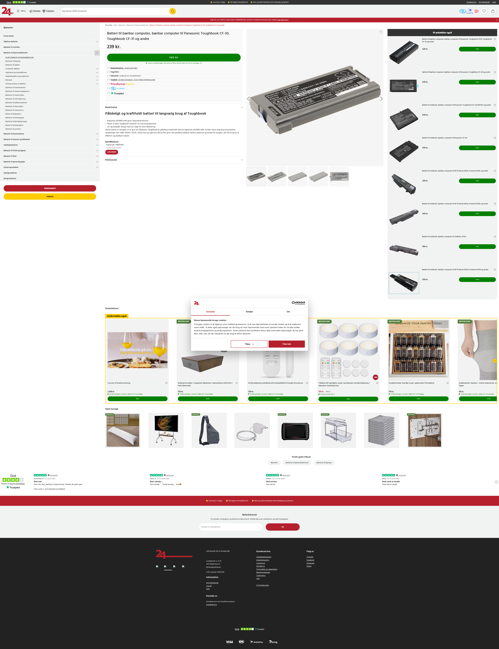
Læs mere (111, 152)
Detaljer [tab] (249, 312)
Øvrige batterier (10, 178)
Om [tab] (288, 312)
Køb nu (173, 57)
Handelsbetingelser (263, 557)
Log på (209, 586)
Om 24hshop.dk (484, 2)
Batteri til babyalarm (13, 114)
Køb (477, 49)
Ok (282, 527)
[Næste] (495, 361)
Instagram (310, 563)
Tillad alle (286, 344)
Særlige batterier (10, 173)
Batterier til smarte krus (14, 110)
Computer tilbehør (12, 68)
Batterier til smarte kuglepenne (17, 91)
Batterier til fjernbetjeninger (16, 121)
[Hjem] (7, 11)
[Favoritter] (484, 11)
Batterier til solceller (12, 47)
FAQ (208, 589)
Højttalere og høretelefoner (16, 72)
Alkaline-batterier (11, 41)
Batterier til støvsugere (14, 106)
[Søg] (172, 11)
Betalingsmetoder (263, 572)
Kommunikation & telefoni (15, 83)
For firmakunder (262, 585)
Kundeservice (471, 2)
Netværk (8, 80)
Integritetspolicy (262, 560)
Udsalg (50, 196)
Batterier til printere (13, 129)
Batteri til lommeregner (14, 125)
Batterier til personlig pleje (14, 161)
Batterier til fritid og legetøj (14, 150)
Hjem (115, 25)
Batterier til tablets (12, 65)
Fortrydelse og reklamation (266, 569)
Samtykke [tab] (210, 312)
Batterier (8, 28)
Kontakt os (260, 566)
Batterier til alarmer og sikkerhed (17, 139)
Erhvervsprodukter (11, 167)
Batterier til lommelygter (14, 117)
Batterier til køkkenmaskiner (16, 102)
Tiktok (309, 566)
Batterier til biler (10, 156)
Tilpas (247, 344)
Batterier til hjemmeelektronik (16, 52)
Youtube (310, 557)
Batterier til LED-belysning (15, 98)
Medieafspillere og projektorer (17, 76)
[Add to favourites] (380, 32)
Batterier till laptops (13, 61)
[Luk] (496, 19)
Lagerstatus (261, 575)
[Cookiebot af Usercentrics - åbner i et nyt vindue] (293, 303)
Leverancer (260, 563)
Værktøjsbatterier (11, 145)
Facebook (310, 560)
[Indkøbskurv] (493, 11)
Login (494, 2)
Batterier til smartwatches (15, 87)
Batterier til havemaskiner (14, 133)
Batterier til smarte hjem (14, 95)
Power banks (9, 36)
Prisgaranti (50, 188)
